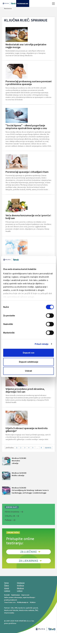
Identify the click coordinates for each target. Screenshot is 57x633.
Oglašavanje (15, 595)
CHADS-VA (10, 516)
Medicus (20, 588)
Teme (6, 583)
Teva (6, 602)
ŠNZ (36, 610)
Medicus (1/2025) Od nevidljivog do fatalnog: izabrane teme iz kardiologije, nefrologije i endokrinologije (30, 490)
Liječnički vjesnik (32, 608)
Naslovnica (8, 8)
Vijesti (6, 588)
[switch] (50, 315)
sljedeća (48, 448)
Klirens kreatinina (12, 512)
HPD (16, 608)
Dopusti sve (28, 353)
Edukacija (20, 583)
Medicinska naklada (26, 610)
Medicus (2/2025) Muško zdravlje (19, 474)
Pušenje (8, 520)
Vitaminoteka (9, 613)
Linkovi (19, 591)
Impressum (25, 595)
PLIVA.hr (33, 602)
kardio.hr (21, 608)
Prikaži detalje (42, 344)
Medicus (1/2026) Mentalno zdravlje (19, 460)
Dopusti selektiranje (28, 362)
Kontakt (7, 595)
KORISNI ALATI (11, 507)
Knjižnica (20, 585)
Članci (6, 585)
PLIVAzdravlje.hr (22, 602)
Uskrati (28, 371)
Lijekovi (7, 591)
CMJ (12, 608)
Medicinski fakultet (11, 610)
